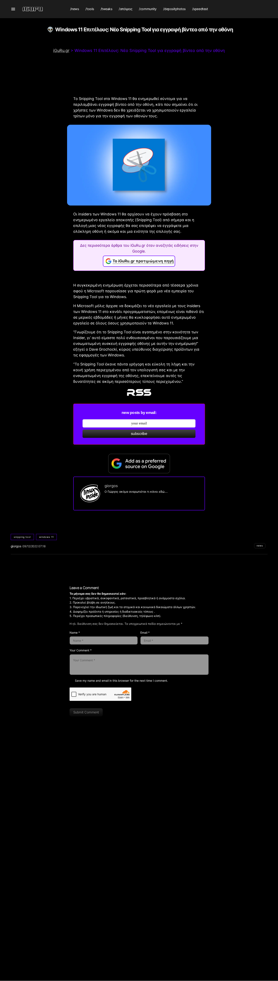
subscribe (139, 433)
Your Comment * (81, 650)
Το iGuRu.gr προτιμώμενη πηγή (143, 261)
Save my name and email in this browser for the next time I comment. (121, 680)
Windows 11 (46, 537)
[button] (13, 9)
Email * (145, 632)
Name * (75, 632)
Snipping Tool (22, 537)
